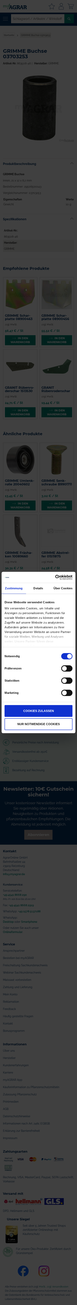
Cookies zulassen (38, 711)
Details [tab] (38, 588)
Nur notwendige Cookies (38, 724)
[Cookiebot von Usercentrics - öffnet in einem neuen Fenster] (55, 577)
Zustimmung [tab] (14, 588)
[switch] (66, 669)
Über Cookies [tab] (63, 588)
